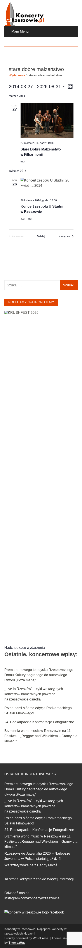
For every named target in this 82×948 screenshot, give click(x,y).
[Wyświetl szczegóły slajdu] (41, 473)
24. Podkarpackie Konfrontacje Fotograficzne (39, 722)
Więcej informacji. (61, 879)
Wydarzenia (17, 75)
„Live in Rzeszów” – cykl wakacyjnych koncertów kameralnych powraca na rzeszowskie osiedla (33, 694)
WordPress (40, 938)
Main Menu (20, 31)
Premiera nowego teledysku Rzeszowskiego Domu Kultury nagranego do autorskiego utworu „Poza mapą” (38, 675)
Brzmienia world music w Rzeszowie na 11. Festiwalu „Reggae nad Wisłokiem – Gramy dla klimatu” (40, 736)
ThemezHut (17, 942)
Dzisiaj (41, 236)
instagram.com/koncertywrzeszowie (31, 898)
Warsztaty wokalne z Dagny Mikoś (30, 865)
